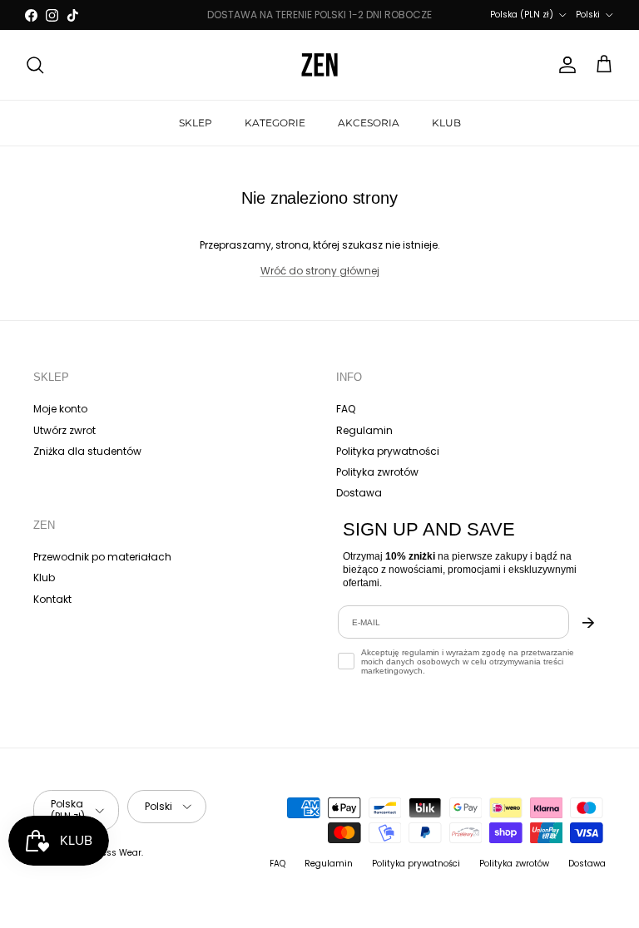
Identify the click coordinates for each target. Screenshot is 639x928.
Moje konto (60, 409)
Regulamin (364, 430)
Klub (44, 577)
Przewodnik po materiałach (102, 557)
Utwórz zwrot (64, 430)
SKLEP (195, 122)
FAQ (345, 409)
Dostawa (359, 493)
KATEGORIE (275, 122)
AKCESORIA (368, 122)
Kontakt (52, 599)
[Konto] (564, 65)
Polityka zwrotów (377, 472)
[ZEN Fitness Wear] (319, 65)
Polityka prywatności (387, 451)
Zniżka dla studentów (87, 451)
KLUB (446, 122)
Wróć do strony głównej (319, 271)
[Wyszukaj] (35, 65)
